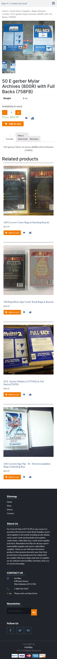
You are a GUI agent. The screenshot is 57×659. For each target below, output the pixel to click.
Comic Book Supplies (20, 11)
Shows (10, 509)
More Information (24, 137)
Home (5, 11)
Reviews (34, 139)
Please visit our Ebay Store (25, 593)
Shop (9, 505)
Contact (10, 513)
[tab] (10, 139)
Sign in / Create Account (14, 3)
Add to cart (14, 123)
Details (9, 139)
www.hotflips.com (28, 561)
